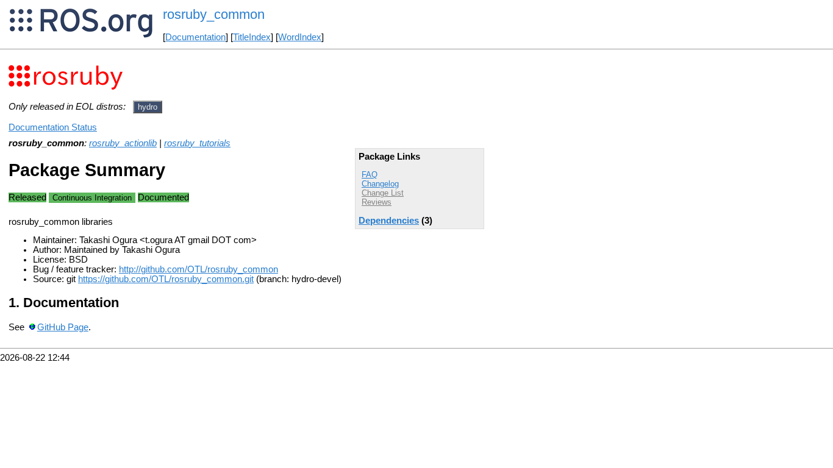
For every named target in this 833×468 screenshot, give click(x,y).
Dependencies (389, 220)
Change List (383, 192)
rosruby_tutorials (197, 143)
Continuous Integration (92, 197)
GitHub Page (62, 327)
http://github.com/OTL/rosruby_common (198, 269)
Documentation (195, 37)
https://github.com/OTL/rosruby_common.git (166, 279)
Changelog (380, 183)
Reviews (376, 202)
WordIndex (299, 37)
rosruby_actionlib (123, 143)
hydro (147, 107)
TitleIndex (252, 37)
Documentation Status (53, 127)
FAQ (369, 174)
